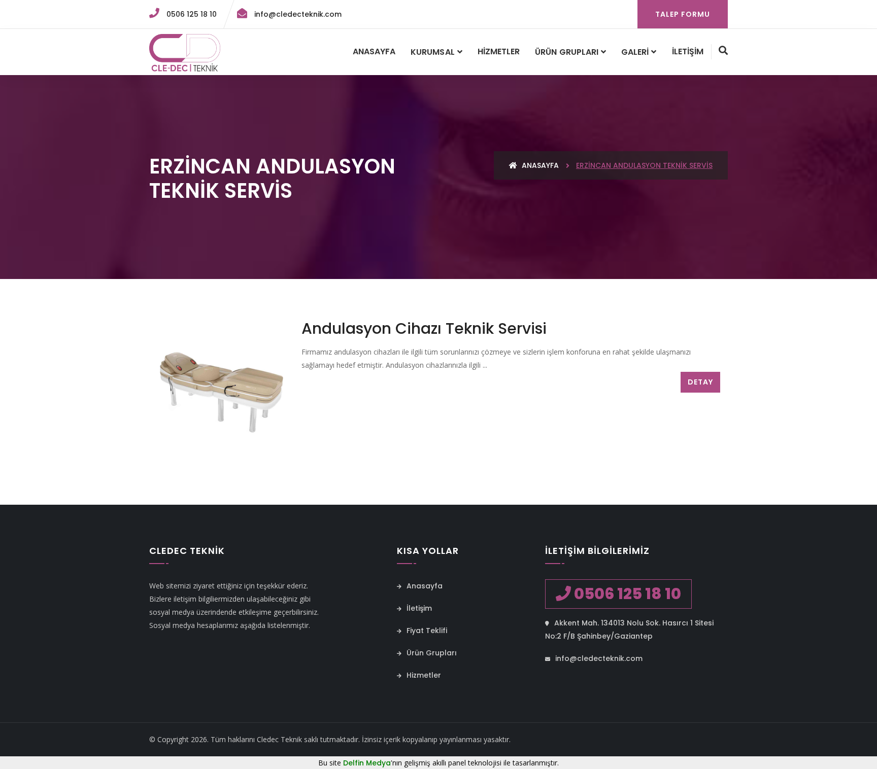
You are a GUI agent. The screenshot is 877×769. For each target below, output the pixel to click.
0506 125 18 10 (190, 14)
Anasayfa (374, 51)
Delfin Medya (367, 763)
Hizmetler (499, 51)
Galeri (635, 52)
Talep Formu (682, 14)
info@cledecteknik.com (297, 14)
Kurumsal (432, 52)
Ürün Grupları (566, 52)
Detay (700, 382)
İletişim (687, 51)
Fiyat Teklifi (425, 630)
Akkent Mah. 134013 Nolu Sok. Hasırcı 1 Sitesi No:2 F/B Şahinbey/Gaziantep (629, 629)
